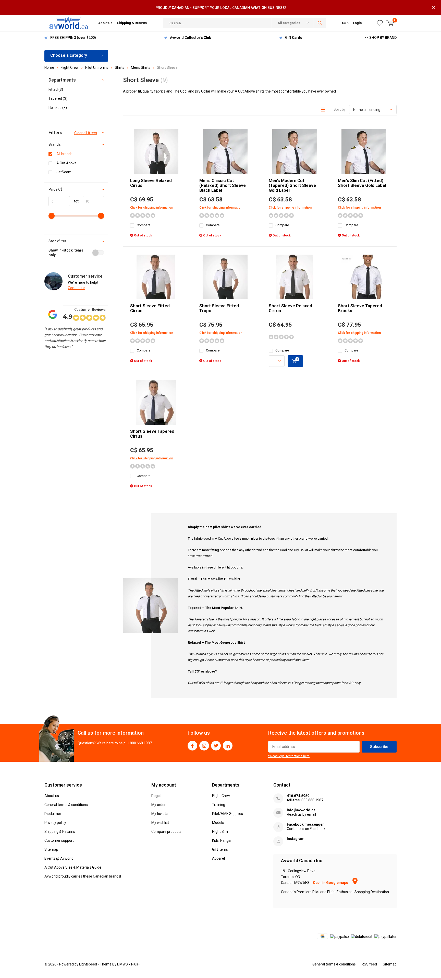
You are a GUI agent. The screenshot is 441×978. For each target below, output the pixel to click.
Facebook (192, 745)
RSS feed (369, 964)
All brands (64, 154)
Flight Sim (220, 831)
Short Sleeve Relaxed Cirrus (290, 308)
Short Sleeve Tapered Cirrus (152, 434)
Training (218, 805)
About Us (105, 23)
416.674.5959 (298, 796)
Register (158, 796)
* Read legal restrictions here (289, 756)
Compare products (166, 831)
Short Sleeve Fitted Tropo (219, 308)
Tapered (57, 98)
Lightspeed (88, 964)
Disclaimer (52, 814)
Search (320, 23)
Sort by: (340, 109)
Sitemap (51, 849)
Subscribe (379, 746)
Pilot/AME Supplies (227, 814)
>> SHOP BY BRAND (380, 38)
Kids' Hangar (222, 840)
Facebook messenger (305, 824)
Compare (143, 225)
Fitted (55, 89)
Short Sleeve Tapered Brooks (360, 308)
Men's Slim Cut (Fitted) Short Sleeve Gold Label (362, 183)
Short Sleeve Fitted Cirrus (150, 308)
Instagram (204, 745)
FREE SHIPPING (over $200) (73, 38)
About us (51, 796)
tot (74, 201)
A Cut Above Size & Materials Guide (72, 867)
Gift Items (220, 849)
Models (218, 823)
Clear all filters (85, 133)
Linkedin (227, 745)
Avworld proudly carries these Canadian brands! (82, 876)
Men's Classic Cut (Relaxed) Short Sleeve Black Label (222, 185)
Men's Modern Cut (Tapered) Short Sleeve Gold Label (292, 185)
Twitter (216, 745)
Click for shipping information (151, 207)
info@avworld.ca (301, 810)
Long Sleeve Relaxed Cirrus (151, 183)
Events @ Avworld (59, 858)
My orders (159, 805)
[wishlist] (380, 23)
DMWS (122, 964)
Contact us (76, 288)
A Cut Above (66, 163)
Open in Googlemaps (331, 883)
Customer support (59, 840)
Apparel (218, 858)
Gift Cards (293, 38)
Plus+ (135, 964)
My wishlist (160, 823)
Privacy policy (55, 823)
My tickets (159, 814)
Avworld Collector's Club (190, 38)
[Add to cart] (295, 361)
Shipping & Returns (132, 23)
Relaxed (57, 108)
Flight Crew (221, 796)
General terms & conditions (66, 805)
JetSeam (63, 172)
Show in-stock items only (65, 252)
